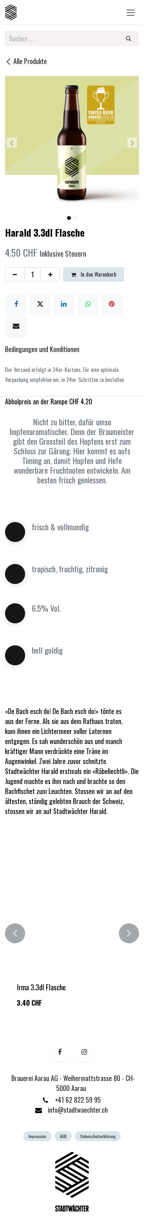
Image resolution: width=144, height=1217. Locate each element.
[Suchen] (129, 38)
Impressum (37, 1136)
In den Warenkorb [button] (97, 274)
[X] (40, 304)
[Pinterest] (112, 304)
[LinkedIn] (64, 304)
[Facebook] (16, 304)
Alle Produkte (30, 61)
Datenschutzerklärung (98, 1136)
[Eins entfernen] (14, 274)
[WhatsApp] (88, 304)
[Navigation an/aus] (130, 12)
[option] (72, 933)
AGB (63, 1136)
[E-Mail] (16, 326)
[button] (11, 142)
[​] (60, 1052)
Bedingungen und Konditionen (43, 349)
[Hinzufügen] (50, 274)
